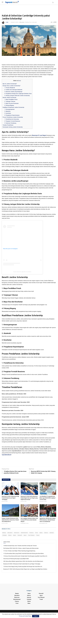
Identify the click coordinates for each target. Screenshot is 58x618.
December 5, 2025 (43, 523)
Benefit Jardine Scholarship (10, 97)
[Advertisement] (29, 9)
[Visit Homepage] (12, 2)
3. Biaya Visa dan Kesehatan (11, 103)
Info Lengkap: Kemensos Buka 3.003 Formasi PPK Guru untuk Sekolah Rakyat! (29, 520)
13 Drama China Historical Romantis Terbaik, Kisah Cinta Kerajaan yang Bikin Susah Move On (25, 556)
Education (22, 22)
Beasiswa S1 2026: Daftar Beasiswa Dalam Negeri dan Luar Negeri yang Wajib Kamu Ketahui (29, 498)
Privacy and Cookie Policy (25, 616)
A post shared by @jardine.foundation (22, 271)
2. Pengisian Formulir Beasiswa (12, 121)
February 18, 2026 (24, 523)
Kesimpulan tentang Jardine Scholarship (13, 127)
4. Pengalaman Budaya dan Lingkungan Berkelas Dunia (18, 93)
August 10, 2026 (43, 501)
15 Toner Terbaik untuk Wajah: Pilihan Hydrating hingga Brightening (19, 550)
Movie (10, 535)
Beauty (4, 532)
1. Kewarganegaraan (9, 109)
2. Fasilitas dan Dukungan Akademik (13, 89)
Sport (25, 535)
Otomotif (20, 535)
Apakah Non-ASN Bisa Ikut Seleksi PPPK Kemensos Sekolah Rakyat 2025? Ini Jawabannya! (48, 520)
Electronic (16, 532)
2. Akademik (7, 111)
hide (20, 80)
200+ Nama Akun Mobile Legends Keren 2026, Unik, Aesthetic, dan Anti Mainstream (23, 561)
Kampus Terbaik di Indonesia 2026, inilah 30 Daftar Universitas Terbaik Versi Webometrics (10, 520)
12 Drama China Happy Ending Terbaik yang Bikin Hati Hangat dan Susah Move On (22, 566)
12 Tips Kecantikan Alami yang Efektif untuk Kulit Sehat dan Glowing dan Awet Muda (23, 553)
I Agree (36, 616)
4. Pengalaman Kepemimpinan (11, 115)
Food (36, 532)
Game (41, 532)
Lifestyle (5, 535)
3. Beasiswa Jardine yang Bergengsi (13, 91)
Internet (51, 532)
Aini (7, 22)
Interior (46, 532)
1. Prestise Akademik (9, 87)
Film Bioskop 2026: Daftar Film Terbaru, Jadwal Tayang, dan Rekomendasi (21, 548)
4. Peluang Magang (9, 105)
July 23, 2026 (23, 501)
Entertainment (24, 532)
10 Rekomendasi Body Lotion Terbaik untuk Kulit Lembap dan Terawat (20, 545)
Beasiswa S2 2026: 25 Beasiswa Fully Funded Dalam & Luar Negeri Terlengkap (10, 498)
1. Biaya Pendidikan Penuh (10, 99)
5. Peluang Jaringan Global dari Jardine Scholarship (17, 95)
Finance (31, 532)
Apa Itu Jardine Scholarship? (10, 83)
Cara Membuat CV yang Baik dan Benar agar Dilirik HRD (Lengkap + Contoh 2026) (48, 498)
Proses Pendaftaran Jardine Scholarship (13, 117)
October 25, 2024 (14, 22)
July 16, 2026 (5, 523)
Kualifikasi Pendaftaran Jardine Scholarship (13, 107)
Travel (37, 535)
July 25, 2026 (5, 501)
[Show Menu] (2, 2)
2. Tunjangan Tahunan (9, 101)
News (14, 535)
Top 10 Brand (31, 535)
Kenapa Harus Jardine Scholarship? (12, 85)
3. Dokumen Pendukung (10, 123)
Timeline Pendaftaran (8, 125)
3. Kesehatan (7, 113)
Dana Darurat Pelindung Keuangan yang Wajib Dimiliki (16, 558)
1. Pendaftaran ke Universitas (11, 119)
